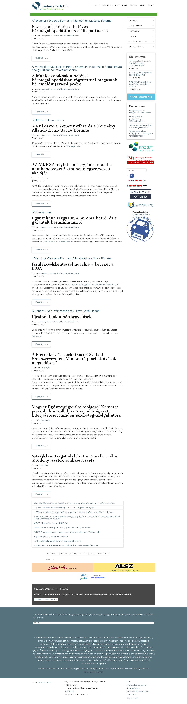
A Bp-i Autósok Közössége (141, 214)
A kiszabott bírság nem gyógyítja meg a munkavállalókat (140, 63)
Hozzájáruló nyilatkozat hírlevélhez (138, 693)
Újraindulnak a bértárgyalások (62, 316)
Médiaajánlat (133, 31)
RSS (129, 682)
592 (91, 554)
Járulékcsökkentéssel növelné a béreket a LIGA (73, 266)
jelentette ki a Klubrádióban (57, 241)
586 (66, 554)
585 (61, 554)
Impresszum (133, 698)
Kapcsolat (132, 36)
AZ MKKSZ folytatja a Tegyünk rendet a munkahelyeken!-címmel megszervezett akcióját (72, 168)
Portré (133, 5)
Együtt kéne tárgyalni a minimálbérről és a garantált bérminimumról (74, 220)
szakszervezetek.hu (44, 683)
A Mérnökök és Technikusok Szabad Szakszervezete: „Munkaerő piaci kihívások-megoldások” (75, 358)
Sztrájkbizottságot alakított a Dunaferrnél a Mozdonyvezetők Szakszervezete (74, 458)
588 (75, 554)
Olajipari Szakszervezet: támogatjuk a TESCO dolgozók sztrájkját (64, 507)
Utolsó (106, 554)
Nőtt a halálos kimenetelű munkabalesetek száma (57, 541)
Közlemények (121, 5)
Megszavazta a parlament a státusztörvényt (136, 118)
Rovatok (106, 5)
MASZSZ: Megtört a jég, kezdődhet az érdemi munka (140, 84)
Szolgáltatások (135, 26)
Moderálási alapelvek (137, 685)
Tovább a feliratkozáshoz (46, 599)
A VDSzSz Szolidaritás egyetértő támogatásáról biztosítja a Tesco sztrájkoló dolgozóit (74, 512)
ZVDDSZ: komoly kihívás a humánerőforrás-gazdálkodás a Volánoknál (66, 532)
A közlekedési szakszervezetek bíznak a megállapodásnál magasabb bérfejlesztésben (74, 503)
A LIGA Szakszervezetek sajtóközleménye (140, 73)
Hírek (142, 5)
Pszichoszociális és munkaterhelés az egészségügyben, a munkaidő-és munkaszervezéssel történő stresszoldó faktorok (77, 517)
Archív (151, 5)
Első (48, 554)
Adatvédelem (133, 688)
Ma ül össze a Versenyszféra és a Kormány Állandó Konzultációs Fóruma (73, 128)
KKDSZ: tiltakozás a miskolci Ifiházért (51, 523)
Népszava (36, 336)
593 (95, 554)
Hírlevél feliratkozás (137, 41)
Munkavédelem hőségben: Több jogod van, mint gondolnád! (62, 527)
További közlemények (141, 97)
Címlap (97, 5)
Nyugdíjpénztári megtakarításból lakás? (140, 111)
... (57, 554)
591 (86, 554)
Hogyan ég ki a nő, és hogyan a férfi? (51, 536)
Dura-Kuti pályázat (136, 47)
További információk (93, 672)
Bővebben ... (40, 58)
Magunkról (133, 21)
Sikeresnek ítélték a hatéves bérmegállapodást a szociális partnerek (70, 28)
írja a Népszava (73, 146)
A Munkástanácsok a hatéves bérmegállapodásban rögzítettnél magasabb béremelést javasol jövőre (74, 79)
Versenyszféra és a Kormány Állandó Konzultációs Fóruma (60, 36)
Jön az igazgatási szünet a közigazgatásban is (140, 126)
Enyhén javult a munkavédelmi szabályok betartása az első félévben (66, 545)
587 (70, 554)
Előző (53, 554)
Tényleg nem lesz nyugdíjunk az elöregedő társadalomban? (141, 133)
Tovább (100, 554)
